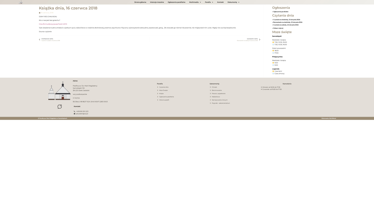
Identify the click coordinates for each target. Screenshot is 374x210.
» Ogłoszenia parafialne (280, 11)
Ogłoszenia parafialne (176, 2)
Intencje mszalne (157, 2)
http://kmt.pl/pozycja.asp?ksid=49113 (53, 24)
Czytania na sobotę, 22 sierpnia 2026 (286, 25)
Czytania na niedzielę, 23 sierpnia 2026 (286, 19)
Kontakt (220, 2)
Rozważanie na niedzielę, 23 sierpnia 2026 (287, 22)
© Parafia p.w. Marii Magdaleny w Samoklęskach (52, 118)
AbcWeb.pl (332, 118)
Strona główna (140, 2)
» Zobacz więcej (277, 28)
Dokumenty (232, 2)
